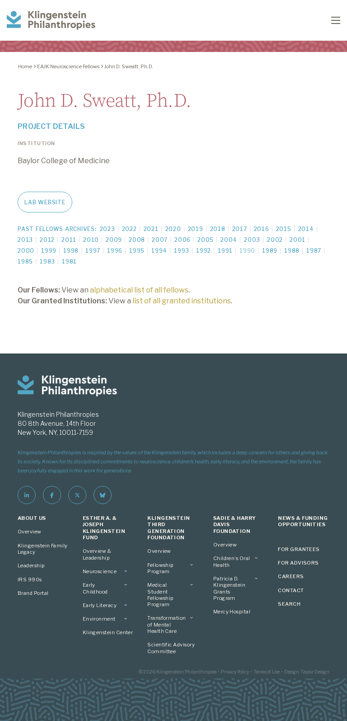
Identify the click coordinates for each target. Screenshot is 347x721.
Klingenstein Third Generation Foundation (168, 528)
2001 (297, 239)
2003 (252, 239)
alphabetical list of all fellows (139, 290)
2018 (217, 229)
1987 (313, 250)
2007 (160, 239)
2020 (173, 229)
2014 (306, 229)
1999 (48, 250)
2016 (261, 229)
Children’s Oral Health (231, 561)
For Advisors (298, 563)
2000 (26, 250)
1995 (137, 250)
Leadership (31, 565)
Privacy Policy (235, 671)
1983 (47, 261)
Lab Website (44, 202)
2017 (239, 229)
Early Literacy (100, 605)
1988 (292, 250)
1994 (159, 250)
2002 (275, 239)
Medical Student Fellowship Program (160, 595)
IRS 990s (30, 579)
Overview (30, 531)
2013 (25, 239)
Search (289, 604)
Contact (291, 590)
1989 (269, 250)
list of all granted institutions (181, 301)
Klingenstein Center (108, 632)
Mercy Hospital (231, 611)
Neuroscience (100, 571)
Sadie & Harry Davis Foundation (234, 524)
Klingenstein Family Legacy (43, 548)
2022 (129, 229)
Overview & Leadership (97, 554)
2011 (68, 239)
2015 (283, 229)
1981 (69, 261)
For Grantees (299, 549)
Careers (291, 576)
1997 (92, 250)
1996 (114, 250)
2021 (151, 229)
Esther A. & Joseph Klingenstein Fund (104, 528)
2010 (91, 239)
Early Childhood (95, 588)
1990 (247, 250)
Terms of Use (266, 671)
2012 (47, 239)
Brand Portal (33, 593)
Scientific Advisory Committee (171, 647)
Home (25, 66)
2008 (137, 239)
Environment (99, 619)
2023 (107, 229)
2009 (114, 239)
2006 (182, 239)
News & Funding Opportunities (303, 521)
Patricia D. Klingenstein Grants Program (229, 588)
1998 (71, 250)
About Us (32, 518)
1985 (25, 261)
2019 (195, 229)
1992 (203, 250)
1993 (181, 250)
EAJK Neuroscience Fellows (68, 66)
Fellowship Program (160, 568)
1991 (225, 250)
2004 (228, 239)
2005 (205, 239)
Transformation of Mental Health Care (166, 624)
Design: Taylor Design (306, 671)
